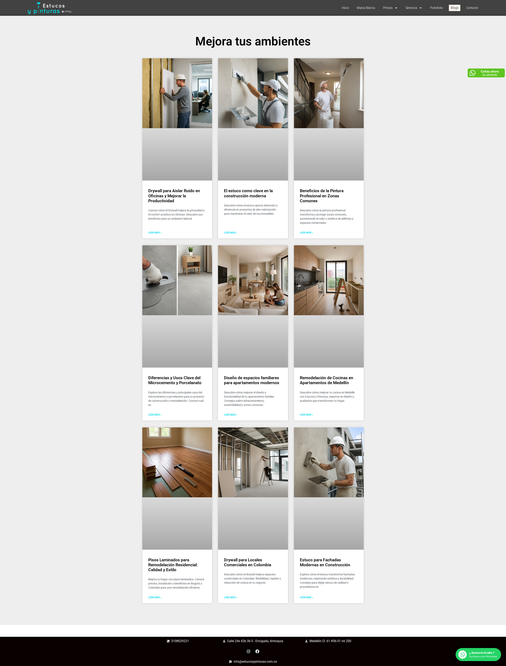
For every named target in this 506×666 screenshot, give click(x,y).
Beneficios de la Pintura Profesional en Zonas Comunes (322, 195)
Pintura (388, 8)
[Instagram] (248, 651)
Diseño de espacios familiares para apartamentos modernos (251, 380)
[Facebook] (257, 651)
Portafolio (436, 8)
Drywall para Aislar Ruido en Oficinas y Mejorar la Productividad (174, 195)
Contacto (472, 8)
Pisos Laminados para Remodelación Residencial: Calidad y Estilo (173, 565)
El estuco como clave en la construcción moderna (248, 193)
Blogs (454, 8)
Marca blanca (366, 8)
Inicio (345, 8)
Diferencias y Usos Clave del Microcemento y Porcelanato (174, 380)
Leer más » (154, 232)
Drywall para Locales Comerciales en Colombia (247, 562)
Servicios (411, 8)
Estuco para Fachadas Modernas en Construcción (325, 562)
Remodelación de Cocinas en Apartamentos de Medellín (326, 380)
